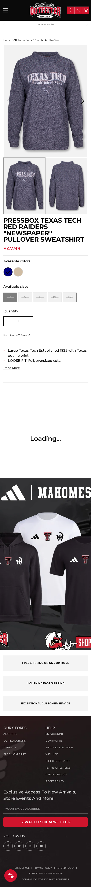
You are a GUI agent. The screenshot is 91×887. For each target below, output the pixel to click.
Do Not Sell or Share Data (45, 873)
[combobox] (70, 10)
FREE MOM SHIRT (14, 754)
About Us (10, 733)
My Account (54, 733)
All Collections (23, 40)
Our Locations (14, 740)
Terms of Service (58, 767)
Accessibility (55, 781)
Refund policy (56, 774)
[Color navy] (8, 272)
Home (7, 40)
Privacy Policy (43, 868)
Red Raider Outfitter (48, 40)
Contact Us (54, 740)
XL (57, 298)
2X (72, 298)
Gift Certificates (58, 760)
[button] (4, 24)
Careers (9, 747)
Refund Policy (65, 868)
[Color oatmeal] (18, 272)
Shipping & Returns (59, 747)
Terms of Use (22, 868)
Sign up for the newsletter (45, 822)
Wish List (52, 754)
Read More (11, 368)
